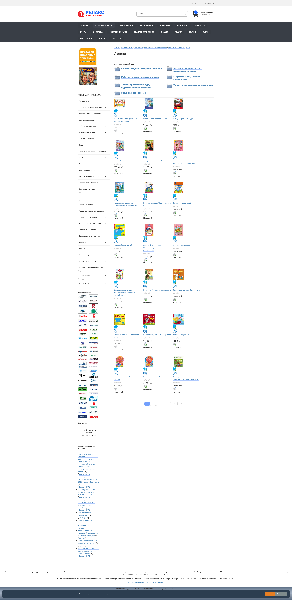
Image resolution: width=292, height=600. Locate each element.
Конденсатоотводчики (88, 164)
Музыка (82, 528)
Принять (270, 594)
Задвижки (83, 145)
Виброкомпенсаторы (88, 126)
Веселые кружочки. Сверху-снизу (157, 335)
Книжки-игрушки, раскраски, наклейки (141, 69)
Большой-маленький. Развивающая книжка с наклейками (153, 247)
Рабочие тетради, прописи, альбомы (140, 77)
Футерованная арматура (89, 236)
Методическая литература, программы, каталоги (187, 69)
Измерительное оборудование (92, 151)
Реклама (150, 583)
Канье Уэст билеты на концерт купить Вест (87, 542)
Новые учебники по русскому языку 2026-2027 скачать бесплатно (88, 479)
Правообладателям (136, 583)
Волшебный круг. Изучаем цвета (157, 377)
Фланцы (82, 249)
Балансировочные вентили (90, 107)
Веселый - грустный (181, 335)
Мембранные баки (87, 170)
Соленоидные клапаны (88, 230)
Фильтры (82, 242)
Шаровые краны (86, 255)
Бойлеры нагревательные (90, 114)
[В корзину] (116, 130)
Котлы (81, 157)
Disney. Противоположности (155, 119)
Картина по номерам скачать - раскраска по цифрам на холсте (88, 456)
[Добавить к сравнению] (116, 115)
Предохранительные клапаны (91, 211)
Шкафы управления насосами (91, 267)
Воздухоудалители (87, 132)
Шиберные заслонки (87, 261)
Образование (84, 275)
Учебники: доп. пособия (133, 93)
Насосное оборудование (89, 176)
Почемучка (83, 518)
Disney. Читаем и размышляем (127, 161)
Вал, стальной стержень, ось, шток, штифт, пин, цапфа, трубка (88, 551)
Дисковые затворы (87, 139)
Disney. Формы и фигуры (183, 119)
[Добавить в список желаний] (116, 111)
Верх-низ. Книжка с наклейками (157, 290)
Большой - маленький (182, 203)
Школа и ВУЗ (84, 461)
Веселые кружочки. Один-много (186, 290)
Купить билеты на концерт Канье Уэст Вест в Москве (88, 523)
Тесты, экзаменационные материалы (193, 85)
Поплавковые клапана (88, 183)
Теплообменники (86, 197)
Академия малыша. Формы (155, 161)
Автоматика (84, 101)
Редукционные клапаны (89, 217)
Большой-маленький (123, 245)
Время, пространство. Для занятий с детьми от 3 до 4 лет (186, 378)
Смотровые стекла (87, 189)
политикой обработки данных (178, 594)
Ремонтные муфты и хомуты (91, 223)
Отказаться (281, 594)
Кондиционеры (85, 283)
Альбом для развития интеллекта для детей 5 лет (125, 204)
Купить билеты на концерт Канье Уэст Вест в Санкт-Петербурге (88, 533)
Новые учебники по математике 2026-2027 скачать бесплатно (88, 492)
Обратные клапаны (87, 205)
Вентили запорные (87, 120)
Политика (159, 583)
